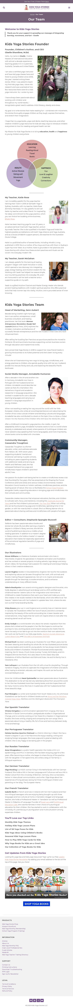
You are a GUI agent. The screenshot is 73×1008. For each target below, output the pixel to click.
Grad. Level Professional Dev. (12, 948)
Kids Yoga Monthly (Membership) (14, 929)
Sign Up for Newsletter (10, 974)
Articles (4, 941)
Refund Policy (7, 991)
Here (47, 1)
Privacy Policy (7, 986)
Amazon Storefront (9, 926)
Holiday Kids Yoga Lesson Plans (20, 826)
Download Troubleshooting (12, 969)
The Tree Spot (44, 503)
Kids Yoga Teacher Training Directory (15, 955)
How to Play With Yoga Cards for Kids (23, 840)
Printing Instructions (9, 967)
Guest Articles (7, 950)
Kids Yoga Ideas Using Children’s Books (23, 833)
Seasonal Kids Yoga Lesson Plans (20, 836)
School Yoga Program (54, 488)
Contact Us (6, 965)
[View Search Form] (4, 7)
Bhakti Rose (10, 219)
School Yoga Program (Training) (13, 931)
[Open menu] (69, 7)
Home (32, 14)
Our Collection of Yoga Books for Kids (23, 847)
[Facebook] (31, 1000)
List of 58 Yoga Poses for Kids (19, 829)
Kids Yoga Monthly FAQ (10, 946)
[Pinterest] (34, 1000)
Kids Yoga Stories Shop (10, 924)
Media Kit (5, 952)
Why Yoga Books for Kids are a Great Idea (25, 843)
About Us (5, 943)
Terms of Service (8, 989)
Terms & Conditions (9, 984)
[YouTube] (42, 1000)
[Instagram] (38, 1000)
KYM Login (6, 972)
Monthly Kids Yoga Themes (18, 822)
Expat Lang (45, 802)
